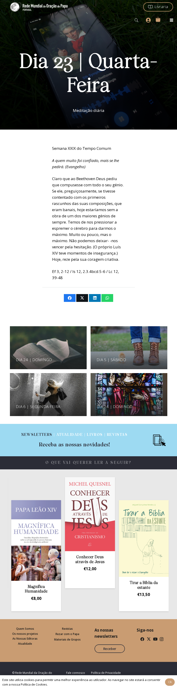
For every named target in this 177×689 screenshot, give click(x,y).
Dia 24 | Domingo (34, 359)
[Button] (148, 20)
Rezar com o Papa (67, 634)
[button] (137, 20)
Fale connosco (75, 673)
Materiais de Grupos (67, 639)
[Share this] (70, 298)
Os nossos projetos (25, 634)
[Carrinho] (157, 19)
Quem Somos (25, 629)
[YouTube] (155, 639)
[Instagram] (161, 639)
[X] (149, 639)
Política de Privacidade (106, 673)
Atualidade (25, 644)
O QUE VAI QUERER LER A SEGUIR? (88, 463)
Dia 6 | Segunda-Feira (38, 406)
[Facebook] (142, 639)
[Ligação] (74, 440)
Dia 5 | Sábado (111, 359)
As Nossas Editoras (25, 639)
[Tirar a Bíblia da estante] (124, 538)
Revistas (67, 629)
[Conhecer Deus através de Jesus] (70, 514)
